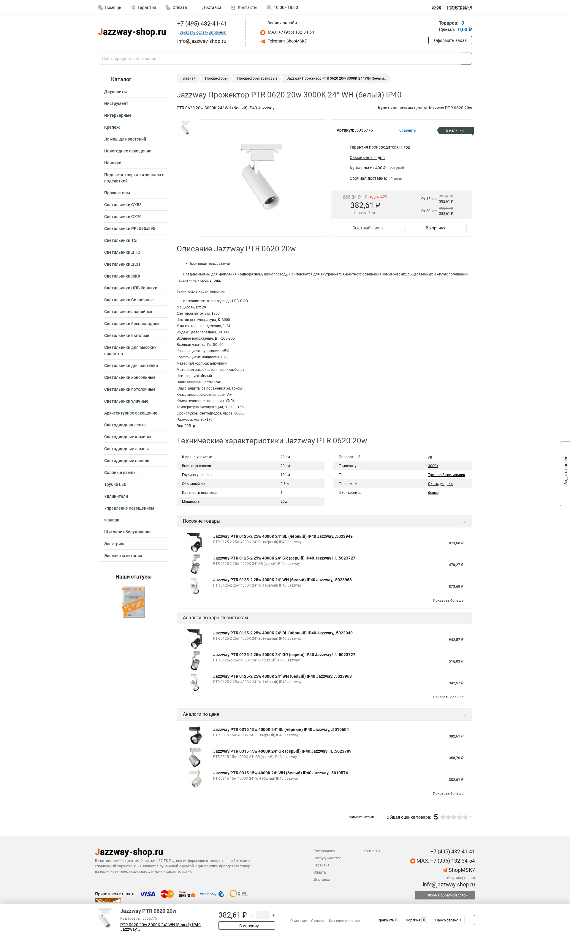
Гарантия (147, 7)
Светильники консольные (130, 377)
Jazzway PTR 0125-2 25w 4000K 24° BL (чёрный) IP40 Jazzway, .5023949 (283, 536)
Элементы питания (123, 555)
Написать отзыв (361, 817)
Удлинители (116, 496)
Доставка (211, 7)
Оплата (179, 7)
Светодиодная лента (125, 425)
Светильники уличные (126, 401)
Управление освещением (129, 508)
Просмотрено (446, 920)
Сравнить (386, 920)
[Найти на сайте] (466, 58)
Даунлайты (115, 91)
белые (433, 493)
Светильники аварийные (128, 311)
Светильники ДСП (122, 264)
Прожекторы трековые (257, 78)
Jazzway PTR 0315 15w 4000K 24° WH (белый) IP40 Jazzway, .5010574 (280, 772)
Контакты (247, 7)
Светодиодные (440, 484)
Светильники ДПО (122, 252)
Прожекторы (117, 192)
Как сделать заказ (344, 921)
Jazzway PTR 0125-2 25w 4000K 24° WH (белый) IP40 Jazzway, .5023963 (282, 579)
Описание (298, 921)
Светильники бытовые (126, 335)
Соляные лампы (120, 472)
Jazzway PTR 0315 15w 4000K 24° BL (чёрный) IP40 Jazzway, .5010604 (281, 729)
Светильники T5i (120, 240)
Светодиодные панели (126, 460)
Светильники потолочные (130, 389)
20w (284, 501)
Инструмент (116, 103)
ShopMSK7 (461, 870)
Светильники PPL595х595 (129, 228)
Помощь (113, 7)
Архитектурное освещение (130, 413)
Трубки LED (115, 484)
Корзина (413, 920)
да (430, 457)
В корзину (435, 228)
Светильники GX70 (123, 216)
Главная (188, 78)
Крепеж (112, 127)
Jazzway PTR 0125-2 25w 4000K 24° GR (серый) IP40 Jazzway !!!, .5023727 (284, 558)
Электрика (115, 543)
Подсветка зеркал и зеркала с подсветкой (134, 177)
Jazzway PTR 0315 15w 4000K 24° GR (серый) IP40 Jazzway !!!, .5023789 (282, 751)
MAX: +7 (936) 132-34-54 (290, 32)
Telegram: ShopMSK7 (287, 41)
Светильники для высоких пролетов (130, 350)
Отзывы (317, 921)
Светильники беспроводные (132, 323)
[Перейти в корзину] (432, 27)
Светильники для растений (131, 365)
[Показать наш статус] (133, 602)
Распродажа (324, 851)
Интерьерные (118, 115)
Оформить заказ (450, 40)
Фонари (111, 520)
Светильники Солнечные (129, 299)
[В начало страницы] (470, 920)
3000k (433, 466)
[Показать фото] (185, 128)
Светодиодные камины (127, 436)
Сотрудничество (327, 858)
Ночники (112, 162)
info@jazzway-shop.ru (448, 884)
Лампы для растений (125, 139)
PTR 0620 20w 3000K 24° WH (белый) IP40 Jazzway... (160, 927)
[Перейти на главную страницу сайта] (131, 32)
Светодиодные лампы (126, 448)
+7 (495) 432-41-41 (201, 23)
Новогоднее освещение (127, 151)
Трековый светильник (446, 475)
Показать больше (448, 600)
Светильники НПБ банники (130, 288)
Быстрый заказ (367, 228)
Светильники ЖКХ (122, 276)
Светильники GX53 (123, 204)
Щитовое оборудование (128, 532)
